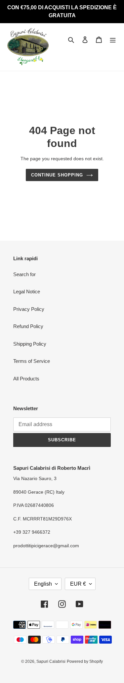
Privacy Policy (28, 309)
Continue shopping (57, 174)
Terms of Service (31, 361)
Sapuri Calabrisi (50, 661)
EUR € (78, 584)
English (43, 584)
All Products (26, 378)
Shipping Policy (29, 344)
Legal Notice (26, 291)
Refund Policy (28, 326)
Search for (24, 274)
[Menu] (113, 39)
